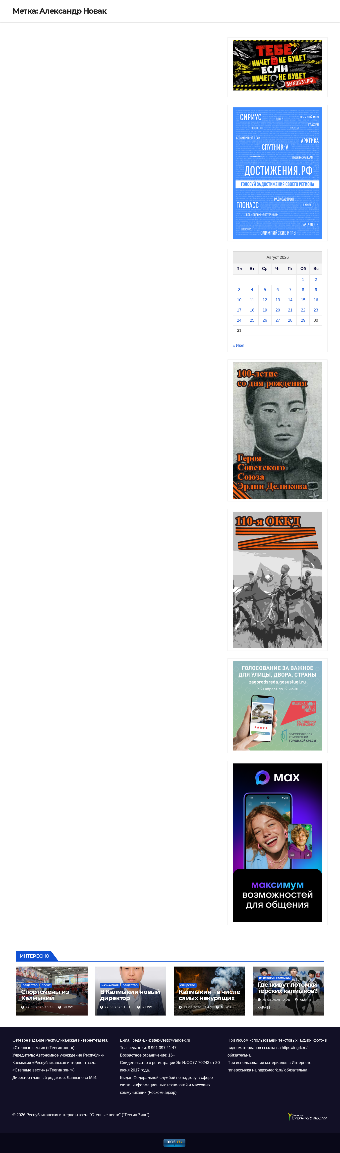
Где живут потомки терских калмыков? (288, 987)
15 (303, 300)
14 (290, 300)
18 (252, 310)
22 (303, 310)
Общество (30, 985)
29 (303, 320)
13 (278, 300)
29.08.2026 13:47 (197, 1007)
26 (265, 320)
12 (265, 300)
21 (290, 310)
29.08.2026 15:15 (119, 1007)
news (67, 1007)
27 (278, 320)
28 (290, 320)
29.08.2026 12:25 (276, 1000)
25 (252, 320)
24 (239, 320)
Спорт (46, 985)
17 (239, 310)
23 (316, 310)
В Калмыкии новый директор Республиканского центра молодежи (130, 1001)
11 (252, 300)
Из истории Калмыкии (274, 978)
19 (265, 310)
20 (278, 310)
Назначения (110, 985)
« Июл (238, 345)
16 (316, 300)
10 (239, 300)
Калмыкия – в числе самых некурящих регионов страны (209, 998)
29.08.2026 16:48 (40, 1007)
